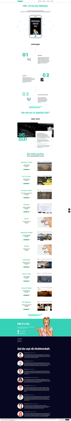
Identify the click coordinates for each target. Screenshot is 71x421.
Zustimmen (67, 419)
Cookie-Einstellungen (61, 419)
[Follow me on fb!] (69, 212)
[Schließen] (70, 419)
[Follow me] (69, 209)
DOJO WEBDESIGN (20, 1)
